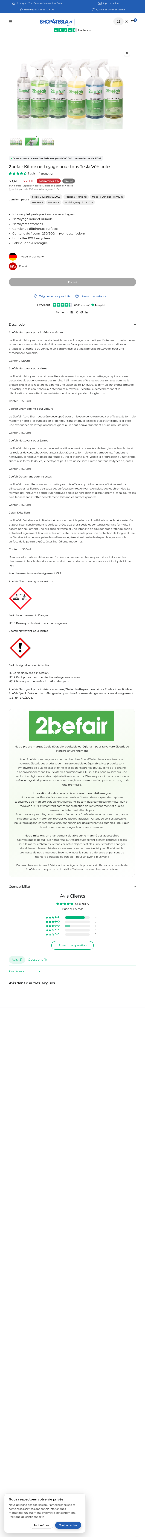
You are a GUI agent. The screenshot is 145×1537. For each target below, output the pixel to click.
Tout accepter (68, 1525)
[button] (18, 173)
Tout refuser (41, 1525)
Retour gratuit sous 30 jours (39, 9)
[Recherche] (118, 21)
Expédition (28, 185)
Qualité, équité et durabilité (110, 9)
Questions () (37, 959)
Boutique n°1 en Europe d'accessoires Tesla (39, 3)
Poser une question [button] (73, 945)
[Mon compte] (126, 21)
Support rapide (110, 3)
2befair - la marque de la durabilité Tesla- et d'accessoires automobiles (72, 869)
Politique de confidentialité (26, 1516)
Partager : (62, 312)
